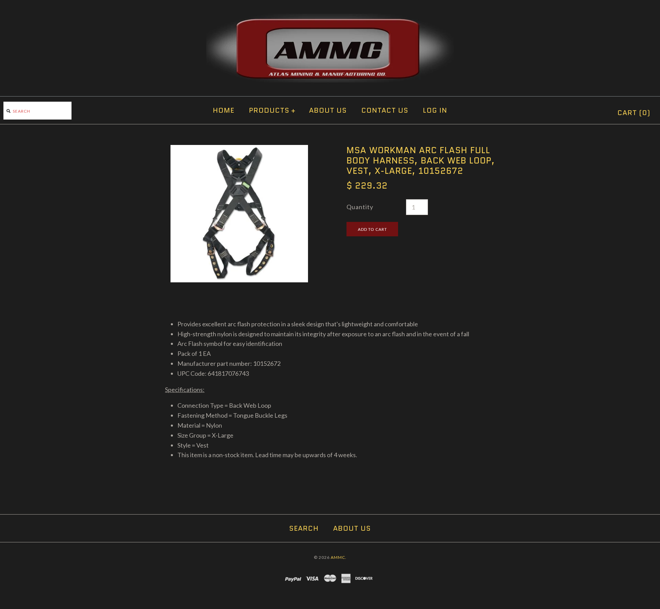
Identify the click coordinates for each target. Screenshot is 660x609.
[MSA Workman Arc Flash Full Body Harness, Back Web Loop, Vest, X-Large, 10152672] (239, 150)
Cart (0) (633, 112)
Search (304, 528)
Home (223, 110)
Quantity (359, 207)
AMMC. (338, 557)
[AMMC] (330, 18)
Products (272, 110)
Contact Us (384, 110)
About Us (328, 110)
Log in (435, 110)
